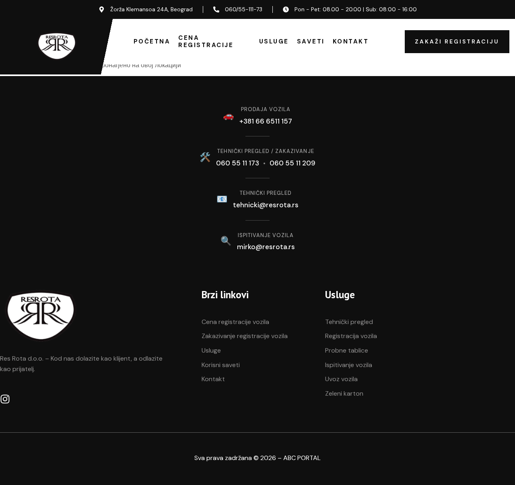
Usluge (274, 41)
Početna (152, 41)
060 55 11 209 (292, 163)
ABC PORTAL (302, 458)
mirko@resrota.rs (266, 246)
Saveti (311, 41)
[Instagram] (5, 399)
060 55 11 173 (237, 163)
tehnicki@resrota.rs (266, 204)
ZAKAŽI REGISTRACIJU (457, 41)
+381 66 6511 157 (265, 121)
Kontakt (351, 41)
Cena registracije (205, 41)
